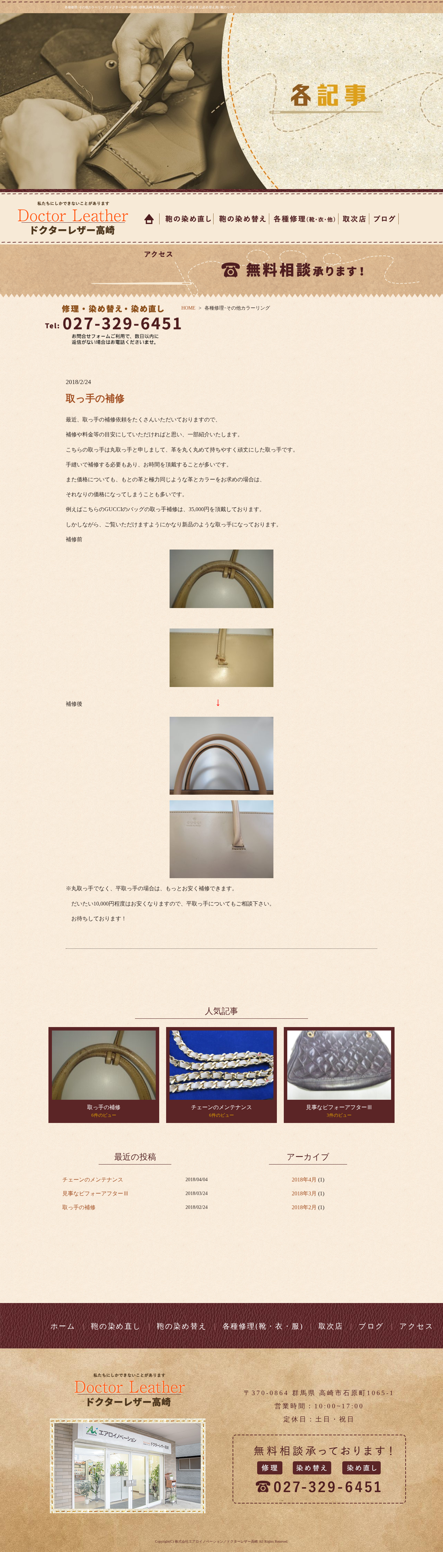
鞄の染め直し (116, 1326)
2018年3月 (304, 1193)
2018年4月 (304, 1180)
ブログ (384, 218)
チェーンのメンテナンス (221, 1107)
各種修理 (303, 218)
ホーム (150, 218)
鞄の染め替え (182, 1326)
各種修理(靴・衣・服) (263, 1326)
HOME (188, 308)
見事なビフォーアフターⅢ (339, 1107)
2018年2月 (304, 1207)
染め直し (187, 218)
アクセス (157, 254)
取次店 (353, 218)
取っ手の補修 (95, 398)
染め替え (241, 218)
